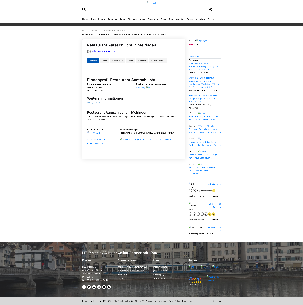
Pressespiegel (159, 274)
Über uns (216, 301)
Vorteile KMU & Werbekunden (131, 270)
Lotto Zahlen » (214, 184)
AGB (142, 301)
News (93, 19)
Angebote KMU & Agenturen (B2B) (133, 267)
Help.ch (95, 301)
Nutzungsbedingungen (156, 301)
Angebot (180, 19)
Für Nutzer (200, 19)
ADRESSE (93, 60)
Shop (171, 19)
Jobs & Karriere (160, 270)
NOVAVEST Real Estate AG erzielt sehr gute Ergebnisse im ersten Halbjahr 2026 (203, 98)
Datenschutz (187, 301)
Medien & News (160, 267)
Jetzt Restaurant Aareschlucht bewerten (155, 139)
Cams (163, 19)
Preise (190, 19)
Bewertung (153, 19)
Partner (211, 19)
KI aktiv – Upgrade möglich (103, 51)
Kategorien (112, 19)
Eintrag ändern (93, 102)
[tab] (191, 56)
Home (85, 19)
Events (101, 19)
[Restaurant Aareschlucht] (96, 133)
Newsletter (122, 274)
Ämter (142, 19)
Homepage (141, 87)
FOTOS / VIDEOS (158, 60)
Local (122, 19)
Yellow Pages (159, 278)
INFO (104, 60)
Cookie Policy (174, 301)
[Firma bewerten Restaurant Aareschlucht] (128, 139)
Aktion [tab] (196, 56)
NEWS (130, 60)
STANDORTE (117, 60)
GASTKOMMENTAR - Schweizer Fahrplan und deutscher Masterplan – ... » (202, 170)
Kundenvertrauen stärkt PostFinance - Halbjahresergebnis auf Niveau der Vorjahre (204, 66)
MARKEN (142, 60)
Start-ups (132, 19)
